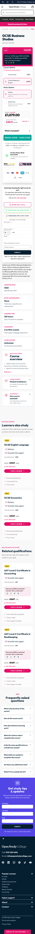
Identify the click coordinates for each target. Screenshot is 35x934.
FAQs (32, 29)
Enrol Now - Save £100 (17, 137)
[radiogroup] (17, 78)
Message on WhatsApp (18, 210)
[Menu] (2, 7)
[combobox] (17, 247)
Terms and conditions (9, 920)
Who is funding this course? (12, 243)
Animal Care (19, 19)
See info (24, 121)
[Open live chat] (12, 2)
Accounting (5, 892)
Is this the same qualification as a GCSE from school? (16, 746)
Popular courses (9, 874)
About (4, 902)
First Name (6, 803)
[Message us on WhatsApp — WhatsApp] (7, 2)
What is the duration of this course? (14, 710)
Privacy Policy (6, 924)
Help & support (8, 898)
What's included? (12, 131)
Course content (15, 29)
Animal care (6, 884)
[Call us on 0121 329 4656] (2, 2)
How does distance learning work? (14, 727)
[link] (17, 462)
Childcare (5, 887)
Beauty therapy (7, 889)
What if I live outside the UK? (15, 772)
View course (16, 471)
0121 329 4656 (21, 198)
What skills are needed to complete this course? (13, 756)
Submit (17, 252)
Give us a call (18, 205)
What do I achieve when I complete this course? (13, 736)
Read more (7, 372)
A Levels (5, 19)
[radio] (6, 74)
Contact (5, 907)
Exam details (25, 29)
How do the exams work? (13, 718)
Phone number (9, 229)
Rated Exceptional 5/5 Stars (17, 24)
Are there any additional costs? (16, 765)
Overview (5, 29)
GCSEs (11, 19)
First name (7, 222)
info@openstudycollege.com (19, 856)
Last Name (6, 810)
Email (6, 236)
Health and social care (9, 882)
